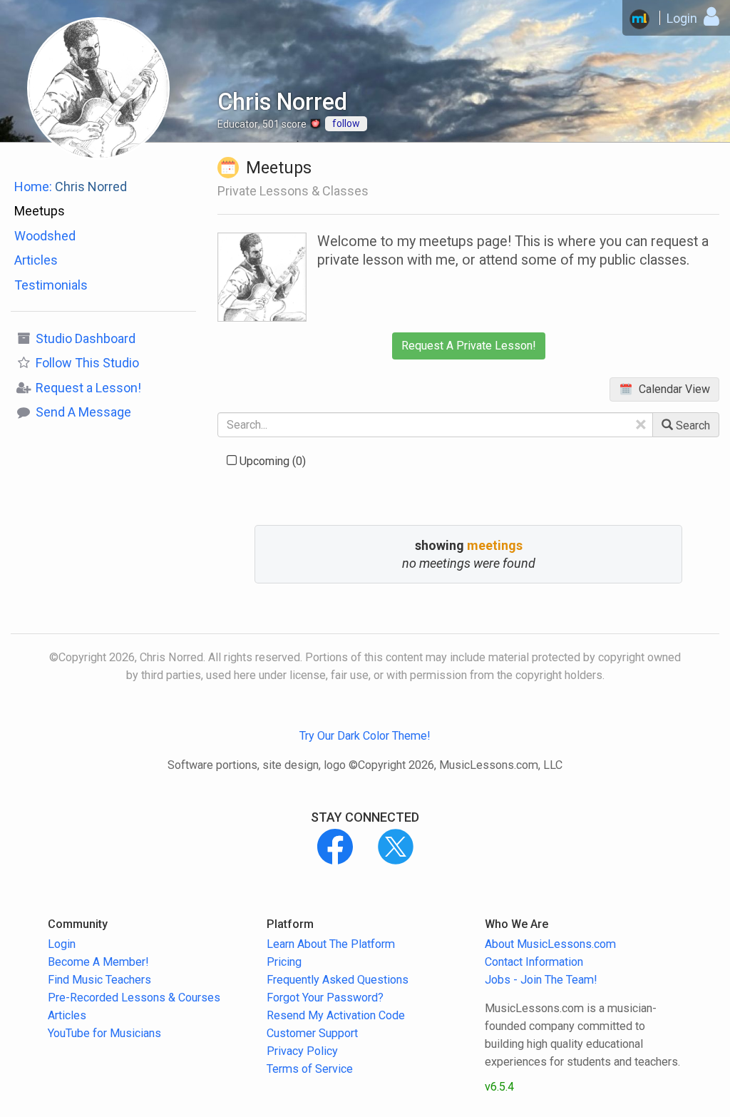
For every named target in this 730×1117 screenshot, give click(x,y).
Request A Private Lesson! (468, 345)
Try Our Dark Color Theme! (365, 736)
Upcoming (271, 461)
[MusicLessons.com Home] (639, 19)
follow (346, 123)
